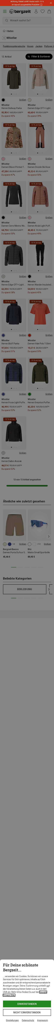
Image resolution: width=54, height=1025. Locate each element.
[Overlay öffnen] (40, 4)
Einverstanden (27, 1004)
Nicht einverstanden (26, 1012)
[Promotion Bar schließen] (51, 3)
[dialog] (27, 992)
